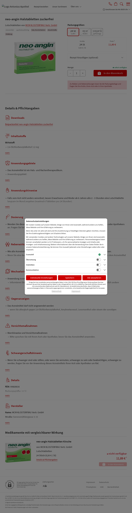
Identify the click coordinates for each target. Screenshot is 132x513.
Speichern (69, 277)
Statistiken (30, 265)
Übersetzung (31, 259)
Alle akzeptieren (94, 277)
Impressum (76, 291)
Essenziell (30, 254)
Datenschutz (56, 291)
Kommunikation (32, 270)
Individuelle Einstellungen (41, 277)
